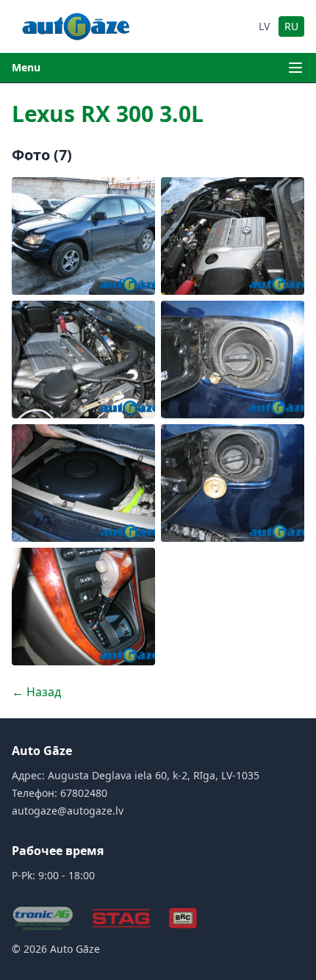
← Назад (36, 692)
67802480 (83, 793)
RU (291, 26)
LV (264, 26)
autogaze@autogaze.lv (67, 811)
